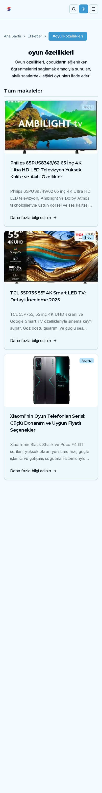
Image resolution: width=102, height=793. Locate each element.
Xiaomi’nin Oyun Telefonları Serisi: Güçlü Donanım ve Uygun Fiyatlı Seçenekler (47, 423)
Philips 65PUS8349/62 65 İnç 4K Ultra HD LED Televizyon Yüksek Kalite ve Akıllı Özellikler (45, 170)
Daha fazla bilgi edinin (30, 217)
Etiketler (34, 36)
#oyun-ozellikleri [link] (67, 36)
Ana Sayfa (12, 36)
